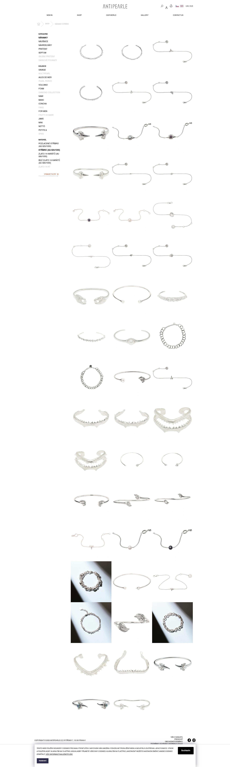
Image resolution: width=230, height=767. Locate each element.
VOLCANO (43, 85)
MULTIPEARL (44, 74)
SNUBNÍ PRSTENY (47, 57)
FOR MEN (43, 111)
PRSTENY (43, 49)
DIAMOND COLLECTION (49, 93)
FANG (41, 108)
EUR (191, 6)
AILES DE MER (45, 77)
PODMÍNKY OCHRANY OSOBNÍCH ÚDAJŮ (167, 744)
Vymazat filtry (50, 174)
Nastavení (42, 761)
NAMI (41, 96)
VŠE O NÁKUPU (177, 737)
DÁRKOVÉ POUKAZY (48, 60)
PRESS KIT (178, 739)
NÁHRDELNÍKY (45, 45)
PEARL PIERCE (45, 81)
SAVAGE (42, 70)
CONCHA (43, 104)
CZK (187, 6)
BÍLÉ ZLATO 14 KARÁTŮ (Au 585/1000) (49, 161)
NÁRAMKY (43, 38)
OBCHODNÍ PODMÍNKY (174, 742)
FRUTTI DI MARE (46, 115)
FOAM (41, 89)
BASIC (41, 100)
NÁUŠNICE (43, 42)
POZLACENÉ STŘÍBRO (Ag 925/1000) (49, 145)
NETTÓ (42, 126)
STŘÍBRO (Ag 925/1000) (49, 150)
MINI (41, 123)
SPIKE (41, 134)
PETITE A (43, 130)
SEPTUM (42, 53)
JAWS (41, 119)
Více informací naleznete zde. (59, 754)
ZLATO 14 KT (44, 167)
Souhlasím (185, 751)
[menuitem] (49, 15)
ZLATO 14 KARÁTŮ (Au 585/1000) (49, 155)
